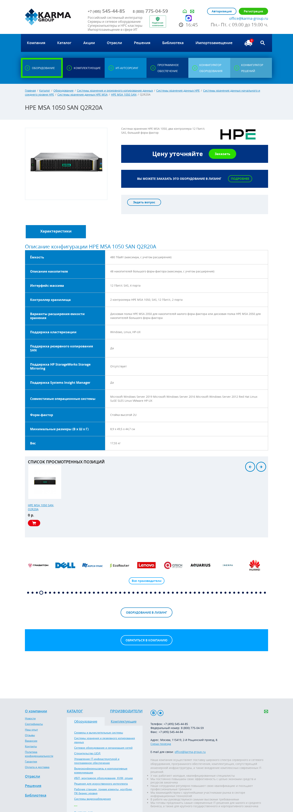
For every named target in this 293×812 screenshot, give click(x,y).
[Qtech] (173, 565)
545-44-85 (106, 11)
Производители (126, 711)
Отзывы (30, 735)
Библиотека (35, 795)
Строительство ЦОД (87, 753)
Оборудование (63, 90)
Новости (30, 718)
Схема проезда (160, 744)
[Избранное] (160, 713)
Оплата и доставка (37, 767)
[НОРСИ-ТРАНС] (92, 565)
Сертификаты (34, 724)
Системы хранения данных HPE (178, 90)
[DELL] (65, 565)
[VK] (153, 713)
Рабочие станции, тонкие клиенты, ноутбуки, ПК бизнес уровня (103, 791)
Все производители (146, 581)
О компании (36, 711)
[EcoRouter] (119, 565)
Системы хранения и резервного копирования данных (115, 90)
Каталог (44, 90)
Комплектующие (124, 721)
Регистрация (253, 11)
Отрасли (32, 776)
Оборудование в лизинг (146, 612)
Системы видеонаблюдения (92, 798)
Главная (30, 90)
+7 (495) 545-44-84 (171, 732)
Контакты (31, 746)
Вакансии (31, 740)
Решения (33, 786)
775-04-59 (150, 11)
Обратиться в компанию (146, 640)
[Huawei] (254, 565)
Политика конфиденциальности (39, 754)
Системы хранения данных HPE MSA (82, 94)
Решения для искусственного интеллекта (101, 783)
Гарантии (31, 761)
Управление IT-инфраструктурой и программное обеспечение (96, 761)
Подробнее (240, 179)
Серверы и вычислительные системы (98, 732)
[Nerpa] (227, 565)
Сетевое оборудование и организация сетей (103, 747)
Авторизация (222, 11)
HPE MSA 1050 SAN (124, 94)
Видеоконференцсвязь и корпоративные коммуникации (100, 770)
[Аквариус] (200, 565)
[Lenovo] (146, 565)
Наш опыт (31, 729)
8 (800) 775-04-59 (192, 728)
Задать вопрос (144, 202)
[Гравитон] (38, 565)
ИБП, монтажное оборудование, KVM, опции (103, 778)
